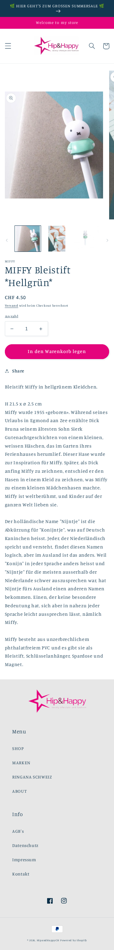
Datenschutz (25, 845)
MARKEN (21, 762)
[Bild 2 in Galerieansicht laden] (57, 239)
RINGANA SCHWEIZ (32, 776)
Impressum (24, 859)
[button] (8, 46)
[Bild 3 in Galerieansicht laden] (86, 239)
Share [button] (18, 370)
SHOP (18, 748)
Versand (11, 305)
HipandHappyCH (48, 940)
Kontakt (20, 873)
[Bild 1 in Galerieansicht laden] (28, 239)
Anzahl (12, 316)
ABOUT (19, 791)
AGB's (18, 831)
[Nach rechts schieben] (107, 240)
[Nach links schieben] (6, 240)
